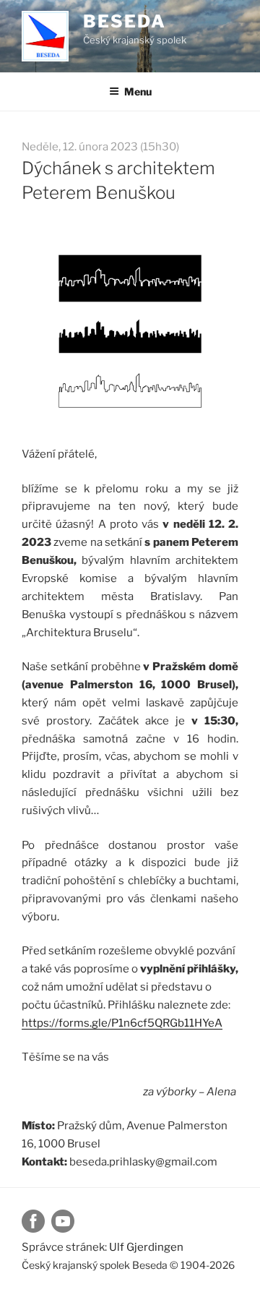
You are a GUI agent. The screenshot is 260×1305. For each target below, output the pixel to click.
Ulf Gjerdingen (146, 1247)
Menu (138, 91)
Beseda (124, 21)
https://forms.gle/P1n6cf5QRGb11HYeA (122, 1023)
